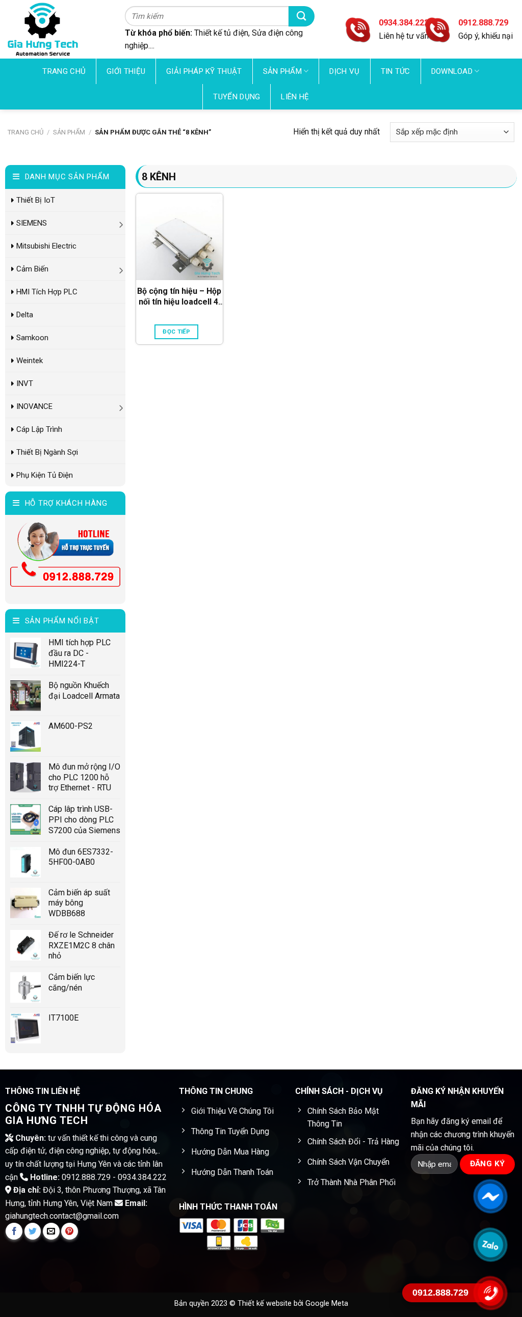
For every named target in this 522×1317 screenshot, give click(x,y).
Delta (24, 314)
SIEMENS (31, 223)
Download (452, 71)
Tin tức (395, 71)
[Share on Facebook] (14, 1231)
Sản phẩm (282, 71)
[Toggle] (122, 222)
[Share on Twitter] (32, 1231)
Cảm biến (32, 268)
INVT (24, 383)
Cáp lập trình (39, 429)
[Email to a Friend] (51, 1231)
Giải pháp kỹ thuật (204, 71)
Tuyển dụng (236, 96)
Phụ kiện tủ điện (44, 475)
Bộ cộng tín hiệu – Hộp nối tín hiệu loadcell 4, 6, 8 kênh (179, 297)
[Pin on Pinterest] (69, 1231)
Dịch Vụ (344, 71)
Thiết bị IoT (35, 200)
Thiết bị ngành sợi (47, 452)
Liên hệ (295, 96)
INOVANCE (34, 406)
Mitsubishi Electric (46, 246)
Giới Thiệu (126, 71)
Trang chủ (64, 71)
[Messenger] (490, 1196)
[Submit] (302, 16)
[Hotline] (490, 1293)
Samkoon (32, 337)
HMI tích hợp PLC (46, 291)
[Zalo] (490, 1244)
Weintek (29, 360)
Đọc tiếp (176, 331)
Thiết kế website (266, 1303)
